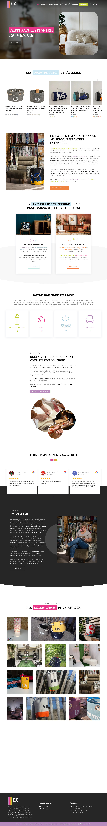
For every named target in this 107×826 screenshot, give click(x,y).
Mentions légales (43, 824)
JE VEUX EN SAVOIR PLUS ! (40, 391)
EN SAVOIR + (34, 266)
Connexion (74, 824)
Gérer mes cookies (65, 824)
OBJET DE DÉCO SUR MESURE (64, 726)
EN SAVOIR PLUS (17, 568)
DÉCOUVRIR (15, 43)
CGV (21, 824)
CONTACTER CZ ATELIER (59, 188)
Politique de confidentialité (30, 824)
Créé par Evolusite (85, 824)
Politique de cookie (54, 824)
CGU (17, 824)
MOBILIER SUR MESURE (41, 726)
